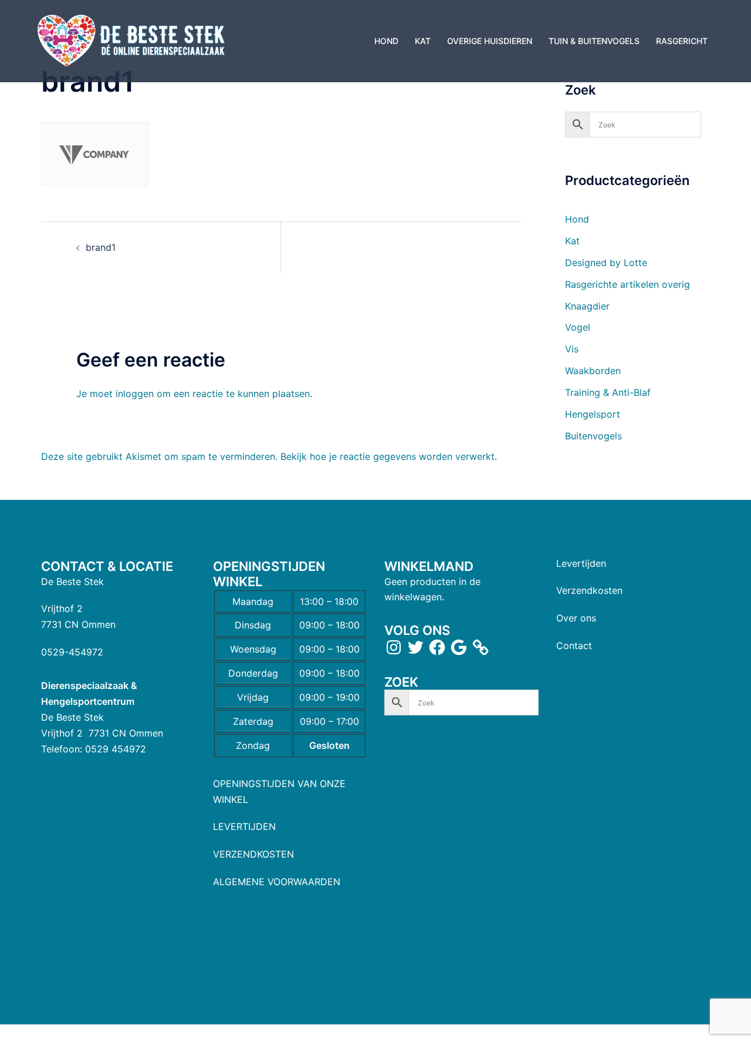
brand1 (101, 247)
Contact (574, 645)
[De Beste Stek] (133, 40)
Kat (572, 241)
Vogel (577, 327)
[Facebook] (437, 647)
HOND (386, 41)
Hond (577, 219)
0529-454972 (72, 652)
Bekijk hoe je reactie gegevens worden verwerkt (387, 456)
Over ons (576, 618)
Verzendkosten (589, 590)
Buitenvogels (593, 436)
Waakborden (593, 371)
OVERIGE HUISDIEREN (489, 41)
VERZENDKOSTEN (253, 854)
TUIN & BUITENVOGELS (594, 41)
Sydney (274, 1004)
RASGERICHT (682, 41)
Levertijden (581, 563)
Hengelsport (592, 414)
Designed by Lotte (606, 262)
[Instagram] (393, 647)
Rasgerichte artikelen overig (627, 284)
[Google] (458, 647)
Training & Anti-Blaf (608, 392)
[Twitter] (415, 647)
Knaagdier (587, 306)
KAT (423, 41)
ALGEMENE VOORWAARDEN (276, 882)
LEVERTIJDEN (244, 826)
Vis (572, 349)
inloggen (135, 393)
